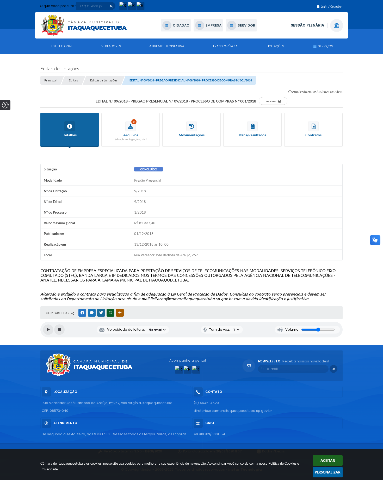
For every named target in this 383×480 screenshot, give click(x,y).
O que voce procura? (58, 5)
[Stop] (59, 329)
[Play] (48, 329)
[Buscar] (111, 6)
